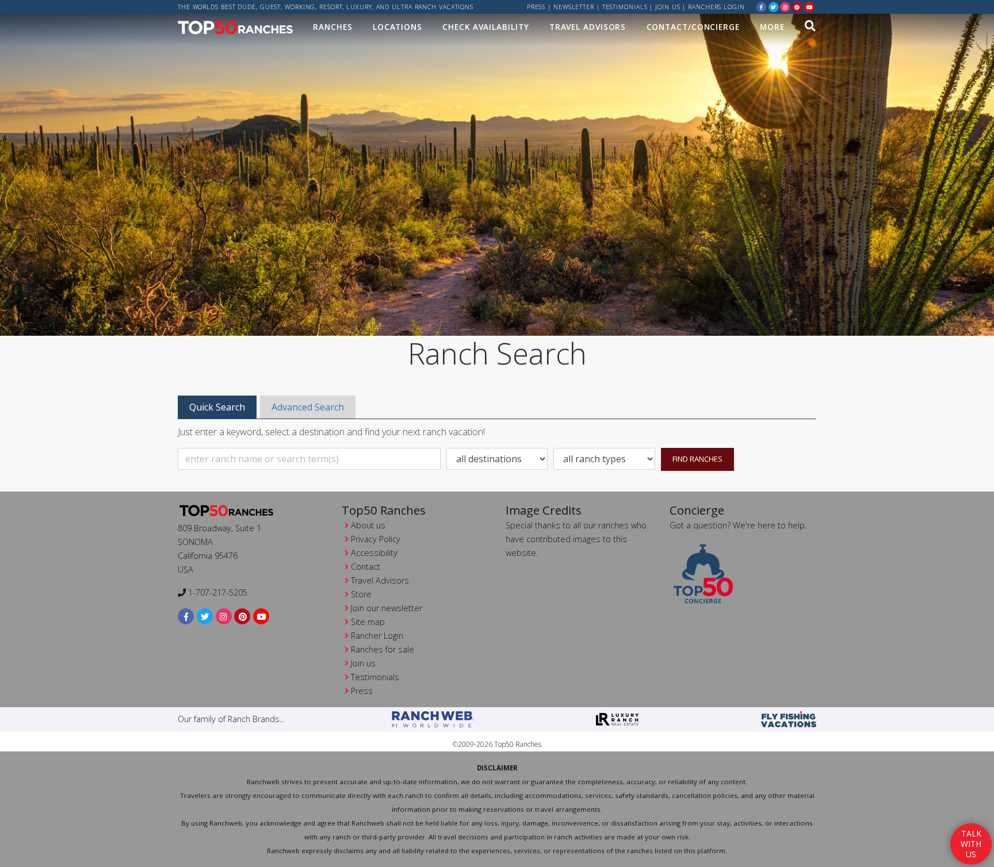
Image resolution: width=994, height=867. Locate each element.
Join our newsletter (386, 608)
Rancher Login (377, 635)
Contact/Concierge (693, 26)
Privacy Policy (375, 539)
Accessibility (374, 552)
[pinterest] (797, 6)
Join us (667, 7)
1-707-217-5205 (216, 592)
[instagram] (785, 6)
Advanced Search (308, 407)
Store (361, 594)
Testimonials (625, 7)
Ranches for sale (382, 649)
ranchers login (716, 7)
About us (368, 525)
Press (536, 7)
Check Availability (485, 26)
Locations (397, 26)
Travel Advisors (587, 26)
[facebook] (761, 6)
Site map (368, 621)
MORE (772, 26)
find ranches (697, 459)
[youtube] (809, 6)
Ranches (332, 26)
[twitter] (774, 6)
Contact (365, 566)
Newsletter (573, 7)
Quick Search (217, 407)
